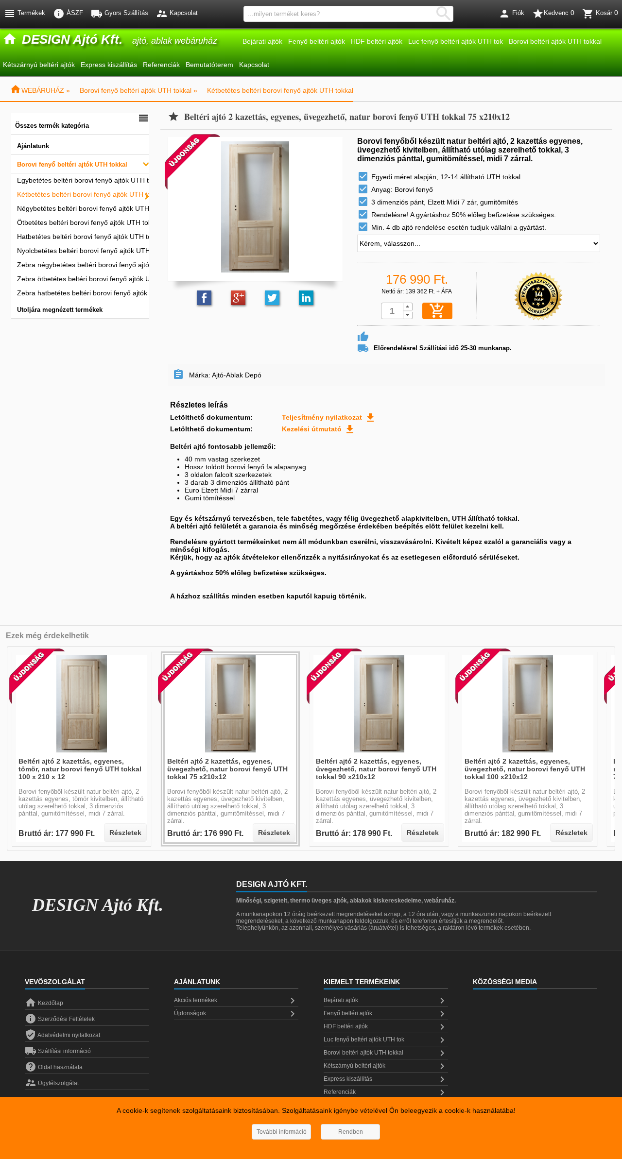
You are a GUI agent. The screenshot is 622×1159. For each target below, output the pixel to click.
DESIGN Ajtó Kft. (97, 905)
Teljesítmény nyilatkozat (329, 417)
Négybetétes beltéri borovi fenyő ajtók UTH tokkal (83, 208)
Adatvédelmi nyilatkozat (62, 1035)
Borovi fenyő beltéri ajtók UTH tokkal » (138, 90)
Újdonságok (236, 1014)
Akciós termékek (236, 1000)
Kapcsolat (254, 64)
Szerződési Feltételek (60, 1019)
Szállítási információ (58, 1051)
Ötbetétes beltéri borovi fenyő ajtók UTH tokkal (83, 222)
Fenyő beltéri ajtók (316, 41)
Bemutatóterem (209, 64)
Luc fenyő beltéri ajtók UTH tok (455, 41)
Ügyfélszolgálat (52, 1083)
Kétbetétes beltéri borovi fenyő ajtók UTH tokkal (280, 90)
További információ (282, 1131)
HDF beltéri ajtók (376, 41)
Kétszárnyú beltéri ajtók (39, 64)
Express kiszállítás (109, 64)
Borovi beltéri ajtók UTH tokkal (555, 41)
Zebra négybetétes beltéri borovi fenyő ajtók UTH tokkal (83, 265)
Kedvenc (553, 13)
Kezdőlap (44, 1003)
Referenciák (161, 64)
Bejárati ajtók (262, 41)
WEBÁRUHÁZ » (40, 90)
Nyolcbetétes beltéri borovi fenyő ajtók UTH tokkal (83, 251)
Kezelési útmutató (319, 429)
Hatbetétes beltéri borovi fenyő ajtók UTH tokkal (83, 236)
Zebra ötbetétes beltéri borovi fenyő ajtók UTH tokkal (83, 279)
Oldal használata (54, 1067)
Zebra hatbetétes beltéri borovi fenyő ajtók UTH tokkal (83, 293)
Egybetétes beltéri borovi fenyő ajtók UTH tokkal (83, 180)
